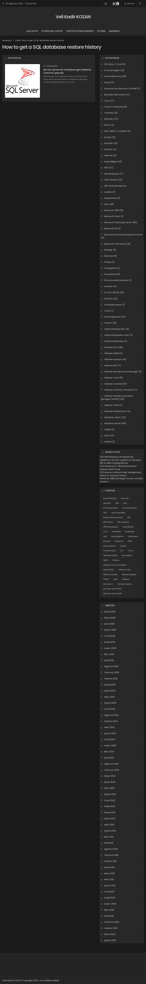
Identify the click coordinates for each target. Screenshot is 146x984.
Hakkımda (114, 31)
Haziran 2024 (111, 721)
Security (108, 298)
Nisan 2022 (109, 818)
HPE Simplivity (123, 522)
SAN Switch (133, 536)
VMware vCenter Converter (118, 389)
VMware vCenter (113, 383)
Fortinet (108, 149)
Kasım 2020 (110, 903)
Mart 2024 (109, 727)
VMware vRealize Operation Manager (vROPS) (117, 397)
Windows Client (112, 417)
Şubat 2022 (110, 830)
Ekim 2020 (109, 909)
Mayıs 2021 (109, 867)
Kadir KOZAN (128, 527)
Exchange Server (129, 508)
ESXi (125, 503)
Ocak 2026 (109, 635)
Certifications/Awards (80, 31)
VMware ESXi (110, 347)
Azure (107, 82)
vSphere (125, 579)
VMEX (105, 560)
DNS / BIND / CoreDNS (115, 131)
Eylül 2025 (109, 660)
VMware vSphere (129, 574)
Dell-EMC (108, 118)
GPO (105, 512)
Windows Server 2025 (112, 593)
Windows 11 (108, 584)
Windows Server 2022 (112, 589)
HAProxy (108, 155)
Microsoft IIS (110, 228)
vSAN (115, 579)
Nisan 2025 (109, 690)
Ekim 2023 (109, 751)
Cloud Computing (113, 106)
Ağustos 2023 (111, 763)
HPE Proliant (108, 522)
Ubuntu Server (109, 546)
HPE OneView (111, 179)
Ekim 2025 (109, 654)
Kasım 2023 (110, 745)
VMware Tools (111, 377)
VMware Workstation (115, 411)
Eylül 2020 (109, 915)
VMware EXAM (111, 353)
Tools (107, 310)
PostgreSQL (110, 268)
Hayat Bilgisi (110, 161)
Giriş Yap (130, 3)
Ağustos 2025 (111, 666)
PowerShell (110, 274)
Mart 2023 (109, 788)
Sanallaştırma (117, 536)
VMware (115, 560)
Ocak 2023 (109, 800)
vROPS (106, 579)
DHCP (107, 124)
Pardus (107, 261)
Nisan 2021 (109, 873)
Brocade (125, 498)
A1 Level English (112, 70)
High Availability (118, 512)
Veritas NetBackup (114, 341)
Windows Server (112, 423)
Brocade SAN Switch (114, 94)
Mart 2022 (109, 824)
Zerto (107, 435)
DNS (117, 503)
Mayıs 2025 (110, 684)
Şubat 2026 (110, 629)
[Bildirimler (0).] (140, 3)
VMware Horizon (112, 359)
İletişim (101, 31)
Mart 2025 (109, 696)
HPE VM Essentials (113, 185)
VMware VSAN (111, 405)
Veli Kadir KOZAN (73, 17)
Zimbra (108, 441)
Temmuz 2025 (111, 672)
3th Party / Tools (113, 64)
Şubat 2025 (110, 702)
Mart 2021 (109, 879)
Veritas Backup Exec (114, 328)
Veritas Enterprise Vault (116, 335)
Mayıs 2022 (109, 812)
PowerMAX (116, 531)
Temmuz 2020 (111, 921)
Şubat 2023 (110, 794)
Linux (106, 204)
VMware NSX (110, 365)
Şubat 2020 (110, 940)
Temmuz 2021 (111, 855)
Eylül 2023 (109, 757)
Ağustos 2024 (111, 715)
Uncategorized (112, 316)
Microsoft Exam (112, 216)
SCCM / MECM (111, 292)
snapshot (119, 541)
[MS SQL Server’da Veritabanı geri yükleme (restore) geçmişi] (22, 81)
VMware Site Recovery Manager (121, 371)
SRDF (130, 541)
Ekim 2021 (109, 836)
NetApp (108, 249)
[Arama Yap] (106, 3)
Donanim (109, 143)
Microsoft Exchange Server (118, 222)
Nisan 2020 (109, 934)
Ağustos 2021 (111, 848)
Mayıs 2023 (109, 775)
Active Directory (112, 76)
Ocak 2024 (109, 739)
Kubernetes (110, 198)
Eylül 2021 (108, 842)
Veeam (108, 322)
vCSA (130, 550)
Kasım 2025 (110, 648)
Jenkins (108, 191)
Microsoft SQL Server (115, 243)
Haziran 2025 (111, 678)
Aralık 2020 (109, 897)
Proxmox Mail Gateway (116, 280)
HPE (106, 167)
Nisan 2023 (109, 781)
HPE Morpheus (111, 173)
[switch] (116, 4)
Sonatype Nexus (112, 304)
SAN (105, 536)
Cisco (107, 100)
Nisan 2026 (109, 617)
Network (108, 255)
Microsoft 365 (111, 210)
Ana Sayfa (32, 31)
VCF (122, 550)
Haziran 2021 (110, 861)
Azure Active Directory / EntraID (120, 88)
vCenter (123, 546)
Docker (107, 137)
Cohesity (109, 112)
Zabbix (107, 429)
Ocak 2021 (109, 891)
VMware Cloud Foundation (114, 565)
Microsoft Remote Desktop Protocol (123, 234)
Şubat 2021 (109, 885)
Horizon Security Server (113, 517)
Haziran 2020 (110, 928)
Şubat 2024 (110, 733)
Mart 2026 (109, 623)
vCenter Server (109, 550)
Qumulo (108, 286)
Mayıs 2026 (109, 611)
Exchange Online (110, 508)
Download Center (52, 31)
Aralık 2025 (109, 642)
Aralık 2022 (109, 806)
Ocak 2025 (109, 708)
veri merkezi (127, 555)
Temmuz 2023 (111, 769)
